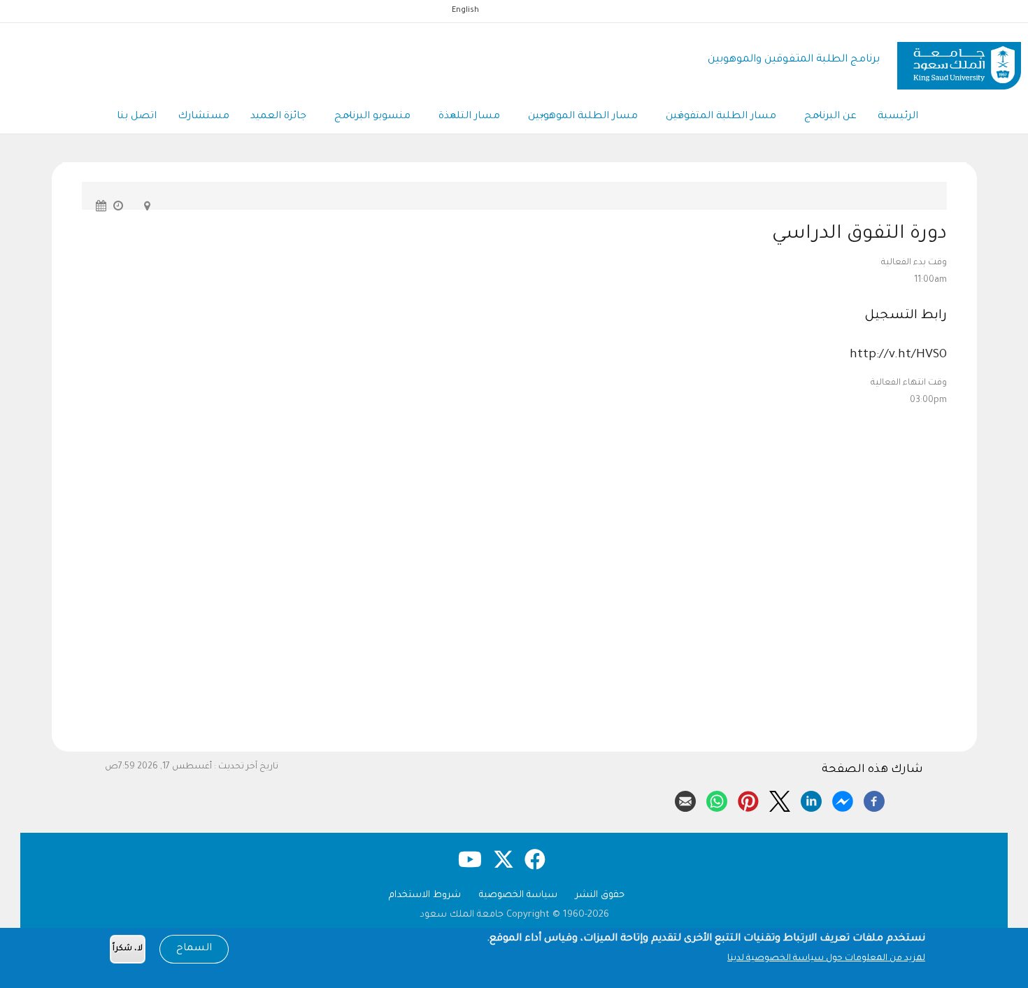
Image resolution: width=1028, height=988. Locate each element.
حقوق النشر (600, 895)
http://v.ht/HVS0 (898, 355)
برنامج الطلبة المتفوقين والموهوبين (794, 60)
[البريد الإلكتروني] (685, 799)
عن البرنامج (830, 116)
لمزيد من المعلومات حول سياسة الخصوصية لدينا (826, 959)
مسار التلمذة (469, 116)
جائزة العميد (278, 116)
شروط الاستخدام (425, 895)
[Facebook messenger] (842, 799)
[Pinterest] (748, 799)
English (465, 10)
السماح (194, 948)
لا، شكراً (128, 949)
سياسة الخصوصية (518, 895)
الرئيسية (898, 116)
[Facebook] (874, 799)
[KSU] (959, 60)
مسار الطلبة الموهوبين (583, 116)
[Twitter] (779, 799)
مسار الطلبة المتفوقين (721, 116)
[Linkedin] (811, 799)
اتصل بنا (137, 116)
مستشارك (203, 116)
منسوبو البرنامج (372, 116)
